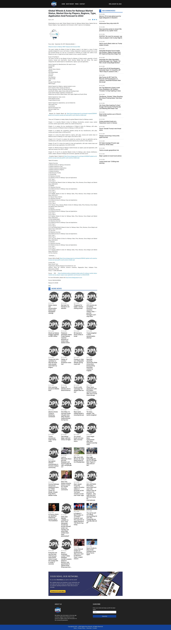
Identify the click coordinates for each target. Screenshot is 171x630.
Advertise (89, 628)
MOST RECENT (70, 4)
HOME (63, 4)
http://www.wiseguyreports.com (74, 277)
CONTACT (82, 4)
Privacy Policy (81, 628)
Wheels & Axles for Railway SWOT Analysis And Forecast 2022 (64, 46)
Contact (95, 628)
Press (76, 4)
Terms (75, 628)
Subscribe (104, 616)
